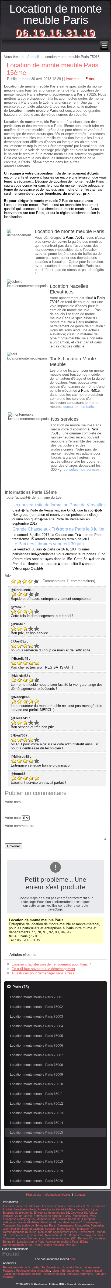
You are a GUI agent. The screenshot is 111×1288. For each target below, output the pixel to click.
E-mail (89, 79)
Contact (80, 1194)
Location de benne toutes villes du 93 (66, 1206)
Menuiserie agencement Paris (57, 1231)
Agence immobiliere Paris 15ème (67, 1241)
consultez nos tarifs (78, 407)
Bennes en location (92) (61, 1238)
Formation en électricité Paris (57, 1209)
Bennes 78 (85, 1238)
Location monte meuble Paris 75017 (36, 1152)
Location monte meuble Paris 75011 (36, 1094)
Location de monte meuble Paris (55, 14)
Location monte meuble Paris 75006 (36, 1045)
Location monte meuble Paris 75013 (36, 1113)
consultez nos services (82, 469)
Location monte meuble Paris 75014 (36, 1123)
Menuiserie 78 (45, 1219)
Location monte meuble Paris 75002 (36, 1007)
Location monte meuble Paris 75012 (36, 1103)
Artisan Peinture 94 (43, 1222)
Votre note (13, 818)
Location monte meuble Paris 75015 (36, 1132)
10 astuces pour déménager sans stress (43, 973)
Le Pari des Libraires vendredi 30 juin (48, 544)
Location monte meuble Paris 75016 (36, 1142)
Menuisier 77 (85, 1228)
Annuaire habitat (54, 1273)
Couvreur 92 (79, 1212)
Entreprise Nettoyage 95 (19, 1219)
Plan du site (33, 1194)
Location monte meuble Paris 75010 (36, 1084)
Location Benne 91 (68, 1219)
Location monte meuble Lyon (21, 1206)
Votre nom (13, 802)
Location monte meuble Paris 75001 (36, 997)
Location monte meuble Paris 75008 (36, 1065)
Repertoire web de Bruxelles (21, 1267)
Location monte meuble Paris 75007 (36, 1055)
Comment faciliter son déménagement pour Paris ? (51, 964)
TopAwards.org (51, 1267)
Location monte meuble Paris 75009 (36, 1074)
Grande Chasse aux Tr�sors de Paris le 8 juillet (58, 529)
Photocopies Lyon (83, 1215)
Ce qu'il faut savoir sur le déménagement (43, 969)
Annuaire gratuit (92, 1270)
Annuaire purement (79, 1273)
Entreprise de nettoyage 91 (51, 1212)
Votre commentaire (19, 826)
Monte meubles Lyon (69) (60, 1244)
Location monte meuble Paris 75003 (36, 1016)
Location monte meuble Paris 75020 (36, 1181)
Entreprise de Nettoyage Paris (36, 1225)
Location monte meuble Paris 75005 (36, 1036)
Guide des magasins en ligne (22, 1273)
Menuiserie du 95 (56, 1235)
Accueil (33, 57)
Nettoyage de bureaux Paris (51, 1215)
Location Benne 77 (70, 1222)
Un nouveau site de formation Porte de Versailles (59, 505)
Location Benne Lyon (30, 1238)
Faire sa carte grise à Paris (25, 1235)
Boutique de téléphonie (17, 1212)
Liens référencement (66, 1270)
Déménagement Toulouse (19, 1231)
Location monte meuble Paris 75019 (36, 1171)
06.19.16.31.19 (55, 32)
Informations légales (57, 1194)
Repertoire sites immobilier (33, 1270)
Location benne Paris (30, 1241)
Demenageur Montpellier (73, 1225)
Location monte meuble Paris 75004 (36, 1026)
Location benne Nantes (60, 1228)
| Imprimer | (72, 79)
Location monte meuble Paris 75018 (36, 1161)
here (73, 1259)
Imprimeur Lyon (87, 1209)
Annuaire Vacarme (75, 1267)
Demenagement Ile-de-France (22, 1244)
